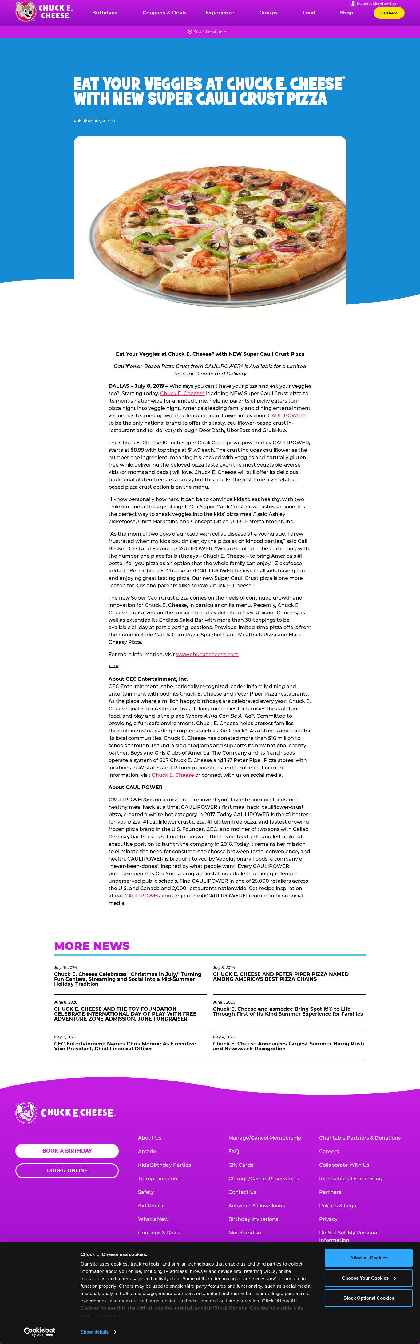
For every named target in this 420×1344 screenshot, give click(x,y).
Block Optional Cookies (368, 1298)
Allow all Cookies (368, 1257)
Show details (95, 1331)
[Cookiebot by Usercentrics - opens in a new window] (40, 1332)
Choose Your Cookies (365, 1278)
